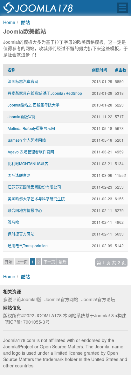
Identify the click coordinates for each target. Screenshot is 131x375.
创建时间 (99, 70)
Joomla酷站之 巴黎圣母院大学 (33, 104)
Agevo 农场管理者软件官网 (31, 151)
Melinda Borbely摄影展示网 (31, 128)
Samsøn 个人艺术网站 (27, 140)
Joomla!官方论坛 (98, 299)
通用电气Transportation (28, 245)
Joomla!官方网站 (61, 299)
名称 (11, 70)
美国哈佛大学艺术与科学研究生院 (36, 198)
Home (9, 22)
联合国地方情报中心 (25, 210)
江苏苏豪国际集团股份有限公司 (34, 187)
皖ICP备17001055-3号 (27, 322)
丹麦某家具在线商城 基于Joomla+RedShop (45, 93)
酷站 (25, 22)
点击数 (120, 70)
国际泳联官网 (19, 175)
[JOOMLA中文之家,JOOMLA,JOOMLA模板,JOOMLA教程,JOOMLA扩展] (38, 8)
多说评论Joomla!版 (22, 299)
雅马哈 (13, 222)
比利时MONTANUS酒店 (28, 163)
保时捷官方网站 (21, 233)
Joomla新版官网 (22, 116)
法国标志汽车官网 (23, 81)
